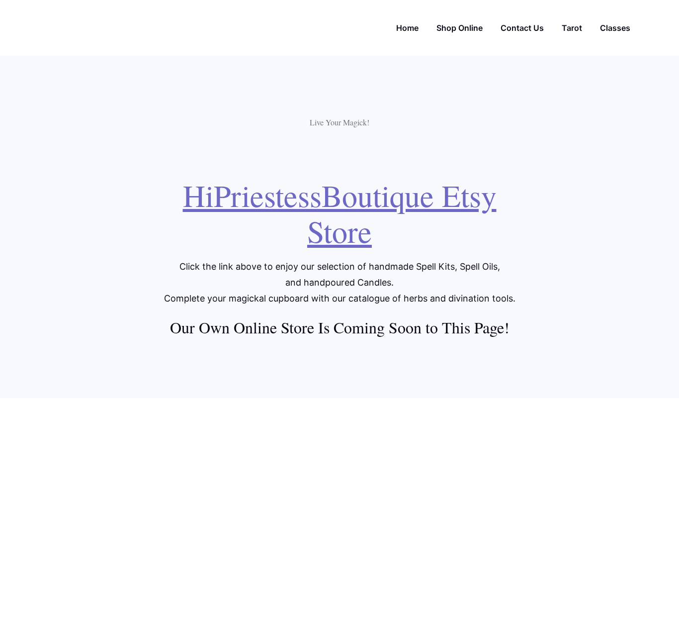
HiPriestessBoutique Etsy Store (340, 213)
